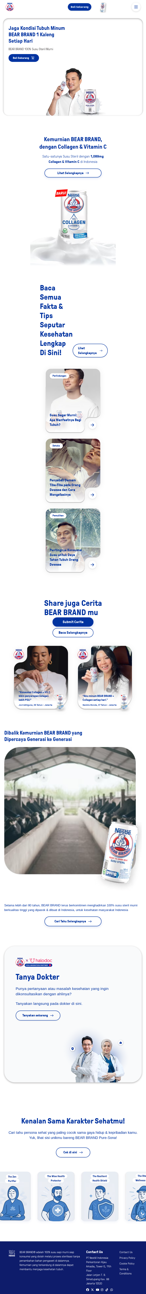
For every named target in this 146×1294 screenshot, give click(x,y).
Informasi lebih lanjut (77, 210)
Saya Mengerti (73, 219)
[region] (73, 209)
